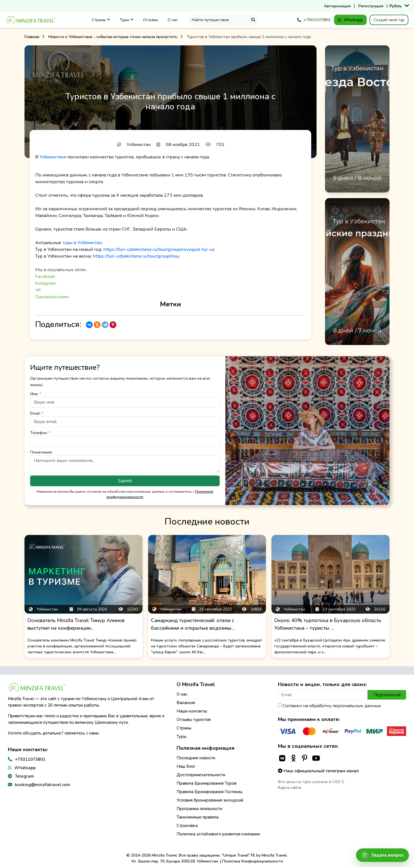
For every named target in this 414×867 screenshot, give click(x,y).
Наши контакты (192, 711)
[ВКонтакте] (89, 324)
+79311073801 (317, 20)
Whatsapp (353, 20)
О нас (173, 20)
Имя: (35, 394)
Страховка (187, 825)
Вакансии (186, 702)
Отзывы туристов (194, 719)
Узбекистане (52, 157)
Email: (36, 413)
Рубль (395, 6)
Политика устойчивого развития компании (218, 834)
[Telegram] (105, 324)
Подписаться (386, 695)
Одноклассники (52, 297)
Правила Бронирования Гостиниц (209, 792)
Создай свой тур (388, 20)
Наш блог (186, 766)
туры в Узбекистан (82, 243)
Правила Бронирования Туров (207, 783)
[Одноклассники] (97, 324)
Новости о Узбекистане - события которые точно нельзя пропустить (112, 36)
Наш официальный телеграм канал (320, 771)
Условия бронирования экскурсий (210, 800)
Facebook (45, 276)
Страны (99, 20)
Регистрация (370, 6)
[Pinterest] (113, 324)
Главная (32, 36)
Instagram (45, 283)
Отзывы (150, 20)
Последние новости (196, 758)
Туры (125, 20)
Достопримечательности (201, 775)
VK (38, 290)
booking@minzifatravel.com (42, 785)
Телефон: (40, 432)
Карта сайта (289, 787)
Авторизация (337, 6)
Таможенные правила (198, 817)
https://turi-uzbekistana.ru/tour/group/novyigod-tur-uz (158, 249)
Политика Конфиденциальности (252, 861)
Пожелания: (41, 452)
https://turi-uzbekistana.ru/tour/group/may (136, 256)
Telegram (24, 776)
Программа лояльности (199, 808)
